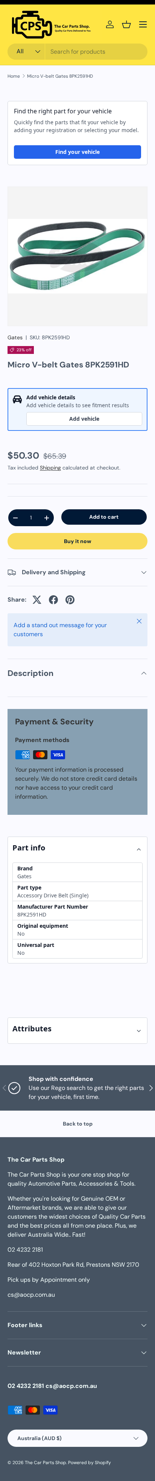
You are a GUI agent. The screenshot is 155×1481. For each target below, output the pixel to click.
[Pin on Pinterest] (70, 599)
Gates (15, 337)
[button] (126, 24)
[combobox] (77, 52)
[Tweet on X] (37, 599)
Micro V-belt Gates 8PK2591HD (60, 76)
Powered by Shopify (89, 1463)
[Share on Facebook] (53, 599)
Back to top (78, 1123)
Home (14, 76)
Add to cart (104, 516)
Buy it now (77, 541)
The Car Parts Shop (45, 1463)
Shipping (50, 467)
